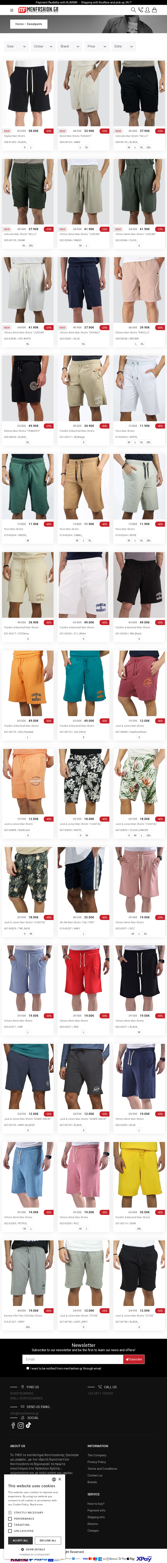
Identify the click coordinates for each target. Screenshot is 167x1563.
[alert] (34, 1516)
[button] (10, 1513)
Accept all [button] (20, 1540)
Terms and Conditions (102, 1469)
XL (86, 147)
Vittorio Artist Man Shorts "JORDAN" (80, 234)
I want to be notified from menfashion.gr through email (66, 1368)
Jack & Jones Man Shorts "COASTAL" (80, 824)
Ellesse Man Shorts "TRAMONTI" (22, 431)
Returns (93, 1524)
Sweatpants (34, 24)
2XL (148, 147)
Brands (92, 1482)
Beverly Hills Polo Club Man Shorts (23, 1315)
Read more (36, 1504)
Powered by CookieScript (35, 1554)
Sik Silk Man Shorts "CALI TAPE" (77, 922)
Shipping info (96, 1517)
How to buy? (96, 1504)
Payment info (96, 1510)
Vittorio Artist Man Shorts (129, 922)
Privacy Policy (97, 1462)
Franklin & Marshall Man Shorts (77, 431)
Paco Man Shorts (125, 431)
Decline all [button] (48, 1540)
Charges (93, 1530)
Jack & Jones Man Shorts (129, 725)
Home (19, 24)
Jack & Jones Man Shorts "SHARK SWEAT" (27, 1119)
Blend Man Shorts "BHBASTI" (76, 136)
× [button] (59, 1479)
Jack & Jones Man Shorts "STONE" (79, 1315)
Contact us (95, 1475)
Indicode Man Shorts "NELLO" (131, 136)
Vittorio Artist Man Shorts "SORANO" (80, 332)
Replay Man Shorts (14, 136)
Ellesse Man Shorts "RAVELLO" (132, 332)
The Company (97, 1455)
